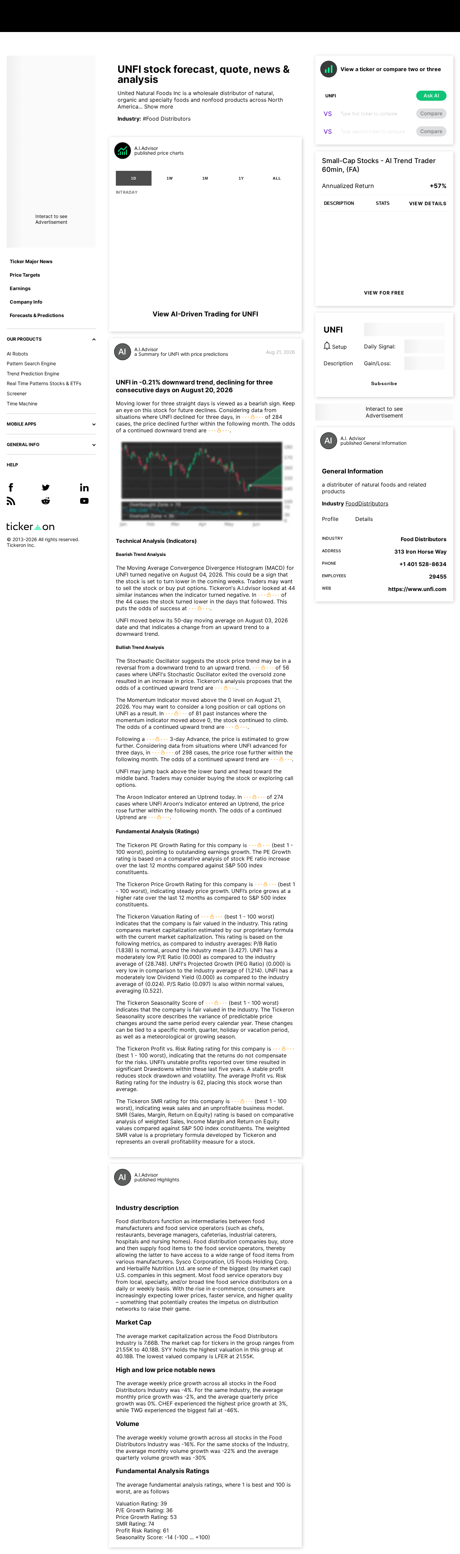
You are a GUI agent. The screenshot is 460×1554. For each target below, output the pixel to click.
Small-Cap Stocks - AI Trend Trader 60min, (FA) (379, 165)
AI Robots (17, 353)
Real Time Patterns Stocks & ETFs (44, 383)
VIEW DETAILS (428, 203)
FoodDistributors (367, 503)
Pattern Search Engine (31, 363)
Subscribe (384, 383)
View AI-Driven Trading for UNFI (205, 314)
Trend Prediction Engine (33, 373)
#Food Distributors (167, 118)
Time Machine (22, 403)
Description (338, 363)
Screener (17, 393)
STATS (383, 203)
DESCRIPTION (339, 203)
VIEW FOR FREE (384, 293)
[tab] (134, 178)
